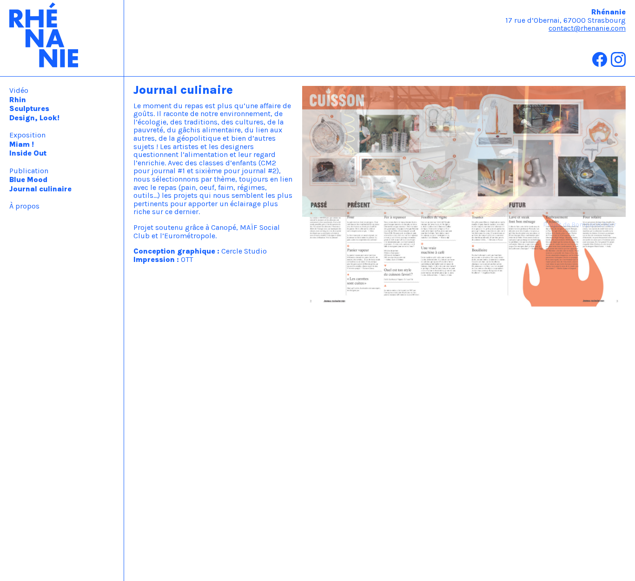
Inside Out (27, 153)
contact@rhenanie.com (587, 28)
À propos (24, 206)
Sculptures (29, 108)
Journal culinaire (40, 188)
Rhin (17, 99)
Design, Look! (34, 117)
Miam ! (21, 144)
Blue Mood (28, 179)
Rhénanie (62, 38)
